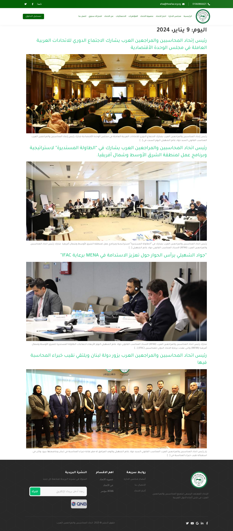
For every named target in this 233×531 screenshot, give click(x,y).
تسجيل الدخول (33, 16)
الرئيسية (188, 16)
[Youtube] (192, 523)
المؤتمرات (133, 16)
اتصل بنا (82, 16)
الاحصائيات (121, 16)
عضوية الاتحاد (146, 16)
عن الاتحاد (108, 16)
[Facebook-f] (207, 523)
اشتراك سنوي (95, 16)
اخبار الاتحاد (161, 16)
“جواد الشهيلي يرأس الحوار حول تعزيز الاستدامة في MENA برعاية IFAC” (133, 255)
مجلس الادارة (174, 16)
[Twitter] (187, 523)
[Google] (197, 523)
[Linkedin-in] (202, 523)
